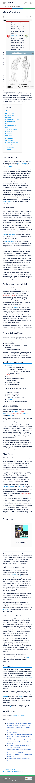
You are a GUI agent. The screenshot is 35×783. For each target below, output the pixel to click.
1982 (27, 658)
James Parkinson (22, 163)
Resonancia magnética (9, 486)
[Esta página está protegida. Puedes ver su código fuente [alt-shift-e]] (24, 17)
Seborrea (10, 415)
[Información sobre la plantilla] (33, 53)
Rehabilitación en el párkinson (19, 715)
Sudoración (25, 413)
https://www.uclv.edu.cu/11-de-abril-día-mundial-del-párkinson (18, 746)
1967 (15, 631)
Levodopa (15, 307)
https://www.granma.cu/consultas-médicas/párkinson (16, 731)
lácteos (12, 707)
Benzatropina (6, 609)
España (5, 235)
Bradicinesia (10, 366)
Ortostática (22, 411)
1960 (10, 167)
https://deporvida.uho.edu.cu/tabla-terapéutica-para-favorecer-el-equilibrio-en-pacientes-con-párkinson (19, 741)
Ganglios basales (7, 201)
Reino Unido (11, 235)
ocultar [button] (13, 108)
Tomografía (20, 486)
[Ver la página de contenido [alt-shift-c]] (3, 17)
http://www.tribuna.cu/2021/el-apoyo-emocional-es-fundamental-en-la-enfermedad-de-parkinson (19, 754)
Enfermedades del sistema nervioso (13, 771)
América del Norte (9, 241)
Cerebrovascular (25, 493)
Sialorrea (9, 377)
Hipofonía (9, 375)
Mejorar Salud (13, 769)
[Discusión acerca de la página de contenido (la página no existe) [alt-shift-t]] (7, 17)
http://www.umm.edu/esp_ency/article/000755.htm (19, 759)
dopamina (5, 696)
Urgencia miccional (16, 413)
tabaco (20, 696)
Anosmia (9, 399)
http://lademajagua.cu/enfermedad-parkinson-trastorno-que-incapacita (19, 750)
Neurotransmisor (17, 576)
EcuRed (11, 2)
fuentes (21, 33)
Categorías (6, 769)
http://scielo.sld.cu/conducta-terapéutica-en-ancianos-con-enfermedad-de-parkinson (19, 724)
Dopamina (13, 574)
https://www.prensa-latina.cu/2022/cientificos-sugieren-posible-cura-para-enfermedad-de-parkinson (19, 736)
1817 (30, 161)
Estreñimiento (6, 413)
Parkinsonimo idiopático (9, 295)
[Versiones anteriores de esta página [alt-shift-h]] (27, 17)
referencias (14, 35)
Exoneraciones (19, 781)
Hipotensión (15, 411)
